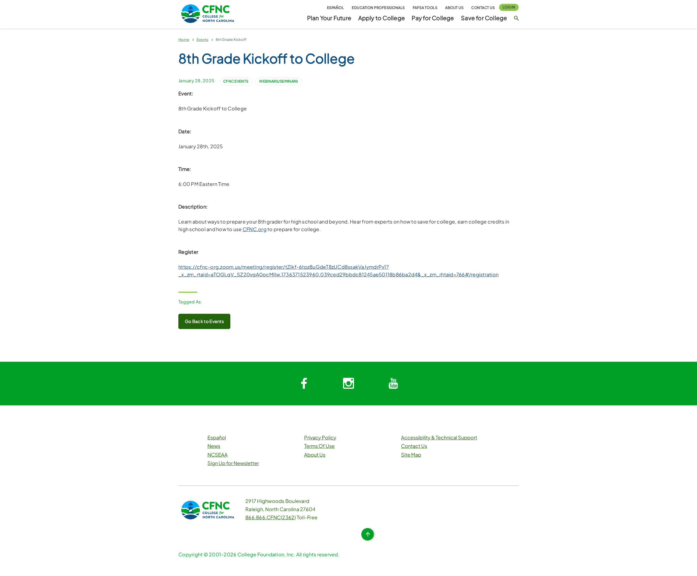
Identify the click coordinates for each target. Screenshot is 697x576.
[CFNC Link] (207, 13)
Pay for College (433, 18)
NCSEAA (217, 454)
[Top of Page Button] (367, 534)
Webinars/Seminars (278, 81)
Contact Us (483, 7)
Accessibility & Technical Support (439, 437)
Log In (509, 7)
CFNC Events (235, 81)
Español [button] (335, 7)
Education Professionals (378, 7)
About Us (454, 7)
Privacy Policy (320, 437)
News (213, 446)
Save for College (484, 18)
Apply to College (381, 18)
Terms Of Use (319, 446)
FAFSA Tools (425, 7)
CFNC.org (255, 229)
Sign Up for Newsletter (233, 463)
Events (203, 39)
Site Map (411, 454)
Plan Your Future (329, 18)
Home (183, 39)
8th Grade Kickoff (231, 39)
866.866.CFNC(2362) (270, 517)
